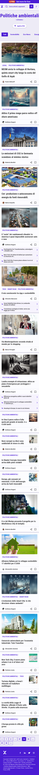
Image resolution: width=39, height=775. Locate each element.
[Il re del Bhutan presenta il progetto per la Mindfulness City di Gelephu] (19, 504)
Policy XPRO (6, 770)
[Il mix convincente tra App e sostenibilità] (19, 276)
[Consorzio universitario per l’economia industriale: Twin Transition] (19, 624)
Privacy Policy (20, 768)
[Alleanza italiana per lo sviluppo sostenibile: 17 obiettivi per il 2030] (19, 544)
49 (2, 743)
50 (6, 743)
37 (19, 739)
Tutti (4, 34)
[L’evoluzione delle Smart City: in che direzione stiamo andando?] (19, 584)
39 (28, 739)
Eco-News (26, 34)
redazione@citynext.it (9, 768)
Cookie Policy (29, 768)
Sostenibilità (14, 34)
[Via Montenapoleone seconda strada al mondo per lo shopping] (19, 325)
